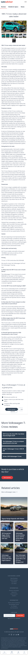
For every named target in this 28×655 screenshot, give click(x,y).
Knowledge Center (14, 604)
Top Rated (14, 582)
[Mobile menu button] (25, 2)
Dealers (14, 595)
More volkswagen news (8, 492)
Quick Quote (12, 409)
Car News (14, 583)
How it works (14, 594)
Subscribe (20, 615)
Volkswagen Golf (18, 263)
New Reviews (14, 578)
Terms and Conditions (14, 602)
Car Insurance (14, 608)
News (22, 7)
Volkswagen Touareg (9, 265)
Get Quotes (17, 410)
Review (3, 7)
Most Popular (14, 580)
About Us (14, 592)
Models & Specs (13, 7)
